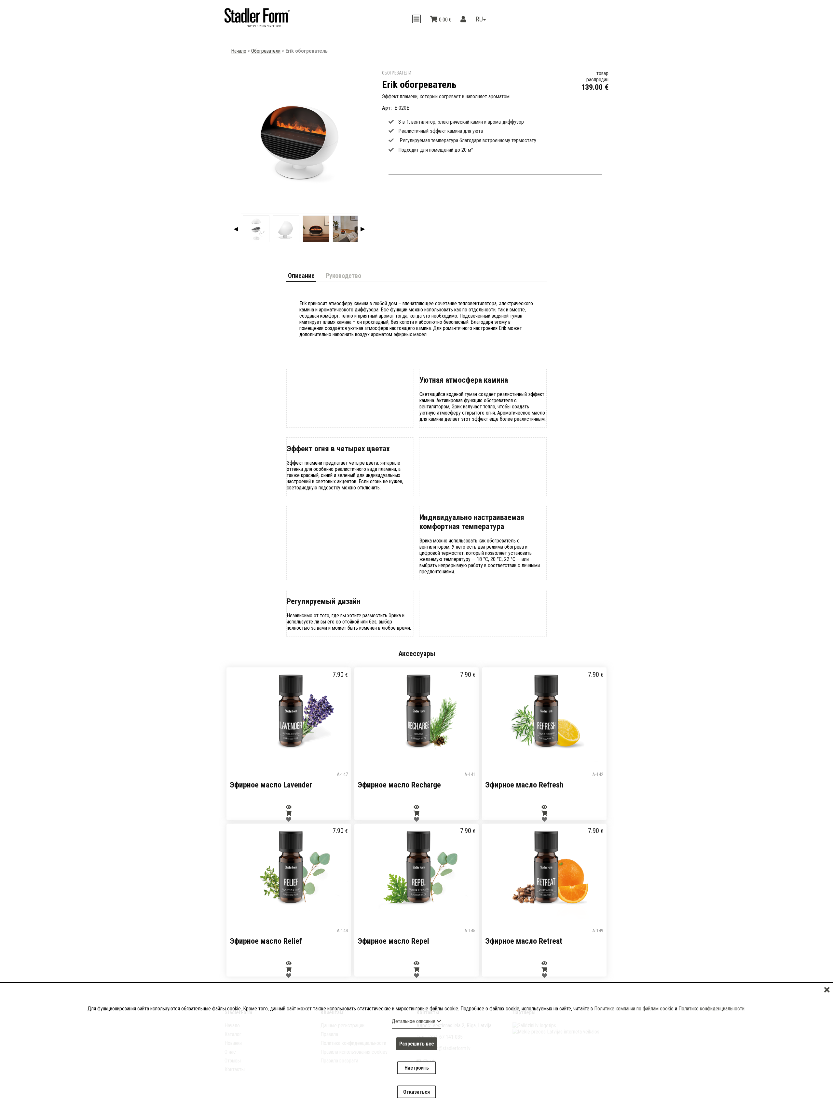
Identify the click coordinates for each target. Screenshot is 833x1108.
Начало (238, 51)
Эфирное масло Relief (266, 941)
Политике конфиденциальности (711, 1032)
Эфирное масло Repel (393, 941)
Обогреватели (265, 51)
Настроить (416, 1079)
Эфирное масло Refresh (524, 784)
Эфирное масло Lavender (271, 784)
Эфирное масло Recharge (399, 784)
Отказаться (416, 1096)
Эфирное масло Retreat (523, 941)
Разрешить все (416, 1063)
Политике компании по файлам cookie (634, 1032)
